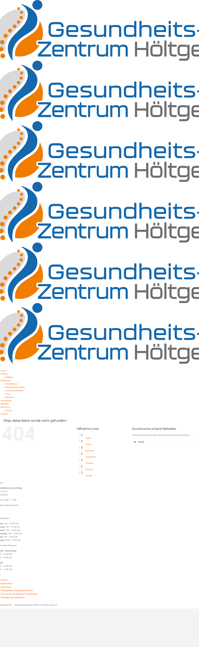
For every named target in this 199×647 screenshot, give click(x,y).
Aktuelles (89, 463)
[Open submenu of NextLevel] (10, 381)
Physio (88, 444)
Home (88, 438)
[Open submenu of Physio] (8, 374)
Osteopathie (91, 457)
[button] (17, 590)
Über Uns (89, 469)
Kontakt (89, 476)
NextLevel (90, 451)
